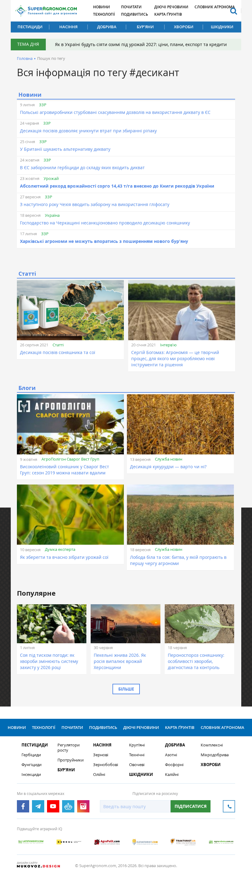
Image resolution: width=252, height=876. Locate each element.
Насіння (68, 26)
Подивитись (134, 14)
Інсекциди (31, 774)
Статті (58, 345)
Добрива (106, 26)
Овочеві (136, 764)
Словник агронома (215, 7)
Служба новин (168, 459)
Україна (52, 215)
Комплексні (212, 745)
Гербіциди (31, 754)
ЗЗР (42, 104)
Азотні (171, 754)
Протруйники (70, 760)
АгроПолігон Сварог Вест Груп (70, 459)
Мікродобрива (215, 754)
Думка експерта (60, 549)
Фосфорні (174, 764)
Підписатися (191, 806)
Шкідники (222, 26)
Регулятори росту (68, 747)
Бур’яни (145, 26)
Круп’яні (137, 745)
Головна (25, 58)
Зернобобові (105, 764)
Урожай (51, 178)
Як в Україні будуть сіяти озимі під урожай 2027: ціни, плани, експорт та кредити (141, 44)
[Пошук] (233, 10)
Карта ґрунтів (168, 14)
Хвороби (183, 26)
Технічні (136, 754)
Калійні (172, 774)
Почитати (131, 7)
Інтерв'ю (168, 345)
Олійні (99, 774)
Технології (104, 14)
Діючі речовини (171, 7)
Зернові (100, 754)
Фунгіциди (31, 764)
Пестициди (30, 26)
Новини (101, 7)
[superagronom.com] (46, 10)
